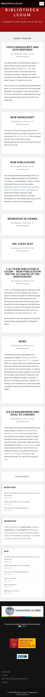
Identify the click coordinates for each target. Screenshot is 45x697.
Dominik (17, 54)
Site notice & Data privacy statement (15, 678)
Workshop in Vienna (22, 219)
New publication (22, 162)
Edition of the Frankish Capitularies (18, 453)
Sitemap (5, 682)
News (22, 341)
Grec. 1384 (27, 68)
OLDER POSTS (22, 476)
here (5, 459)
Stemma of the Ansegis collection (16, 508)
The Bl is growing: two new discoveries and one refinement (21, 494)
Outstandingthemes (22, 694)
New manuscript (22, 117)
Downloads (6, 672)
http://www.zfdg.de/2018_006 (25, 313)
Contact (4, 675)
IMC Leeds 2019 (22, 244)
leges (26, 383)
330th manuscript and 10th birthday (17, 501)
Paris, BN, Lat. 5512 (20, 136)
